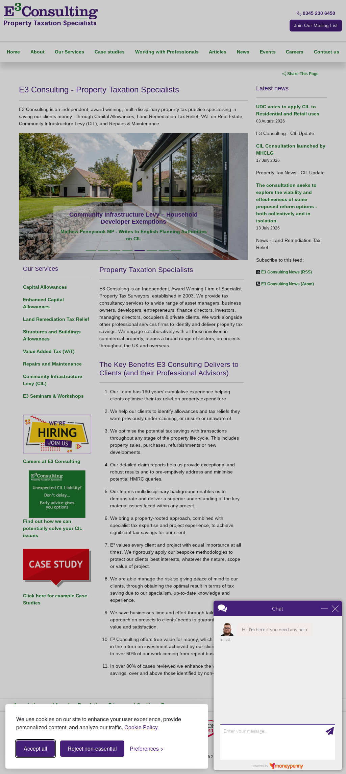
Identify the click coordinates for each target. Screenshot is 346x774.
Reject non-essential (92, 748)
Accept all (35, 748)
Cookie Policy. (141, 727)
